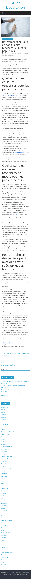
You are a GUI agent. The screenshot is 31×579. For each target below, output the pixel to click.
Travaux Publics (5, 557)
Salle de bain (4, 535)
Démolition (4, 451)
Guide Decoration (15, 5)
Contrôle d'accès (5, 434)
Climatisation (4, 424)
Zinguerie (3, 564)
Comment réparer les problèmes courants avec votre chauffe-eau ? (15, 364)
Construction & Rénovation (8, 432)
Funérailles (3, 486)
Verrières (3, 560)
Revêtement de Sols (6, 532)
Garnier (12, 53)
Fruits (2, 483)
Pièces (2, 518)
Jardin (2, 498)
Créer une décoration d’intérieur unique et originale (15, 355)
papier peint (19, 53)
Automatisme (4, 407)
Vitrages (3, 562)
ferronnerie (4, 476)
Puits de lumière (5, 525)
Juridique (3, 500)
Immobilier (3, 493)
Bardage (3, 409)
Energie (3, 466)
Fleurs (2, 478)
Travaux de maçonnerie (7, 552)
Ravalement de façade (6, 528)
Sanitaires (3, 537)
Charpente (3, 417)
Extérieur (3, 471)
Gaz (2, 491)
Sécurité (3, 540)
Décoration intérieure (8, 39)
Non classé (4, 510)
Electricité (3, 464)
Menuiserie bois (5, 505)
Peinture (3, 515)
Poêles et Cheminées (6, 520)
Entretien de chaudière (6, 468)
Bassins (3, 412)
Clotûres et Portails (6, 427)
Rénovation (4, 530)
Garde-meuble (4, 488)
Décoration (4, 444)
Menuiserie (4, 503)
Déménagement (5, 449)
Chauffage (3, 419)
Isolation (3, 496)
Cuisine (3, 439)
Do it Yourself (4, 459)
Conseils (3, 429)
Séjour (2, 542)
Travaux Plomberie (6, 555)
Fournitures (4, 481)
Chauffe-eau (4, 422)
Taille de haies (4, 545)
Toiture (3, 550)
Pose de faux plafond (6, 523)
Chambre (3, 414)
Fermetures (4, 473)
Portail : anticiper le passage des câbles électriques (14, 398)
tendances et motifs (9, 55)
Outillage (3, 513)
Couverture (4, 437)
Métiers (3, 508)
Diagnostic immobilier (6, 456)
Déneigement (4, 454)
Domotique (4, 461)
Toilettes (3, 547)
